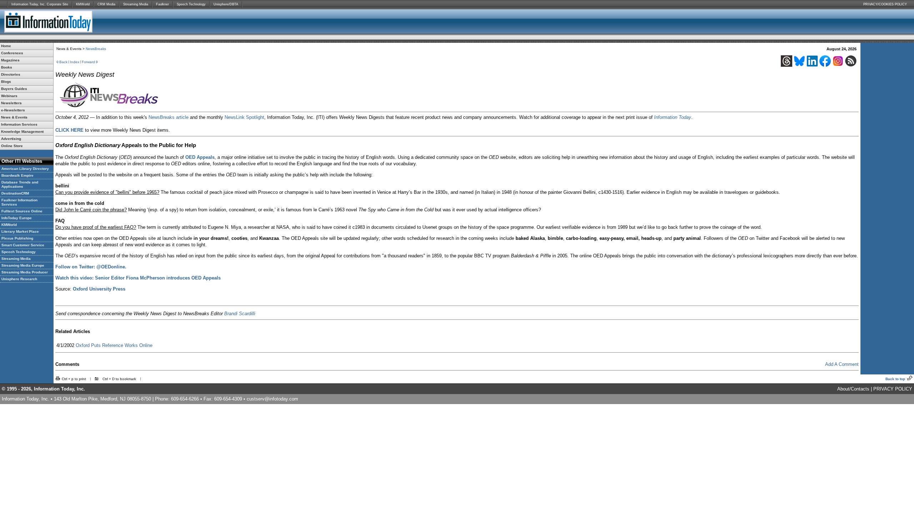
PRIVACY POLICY (892, 389)
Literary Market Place (20, 231)
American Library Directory (25, 169)
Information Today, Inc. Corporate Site (39, 4)
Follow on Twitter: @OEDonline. (90, 266)
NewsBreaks (96, 49)
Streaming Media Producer (24, 272)
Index (74, 62)
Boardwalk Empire (17, 175)
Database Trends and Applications (19, 184)
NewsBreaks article (169, 117)
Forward (88, 62)
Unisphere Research (19, 279)
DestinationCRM (15, 193)
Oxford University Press (99, 289)
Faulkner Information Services (19, 202)
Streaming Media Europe (22, 265)
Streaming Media (135, 4)
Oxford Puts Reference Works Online (114, 345)
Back (63, 62)
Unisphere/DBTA (226, 4)
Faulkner (162, 4)
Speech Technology (191, 4)
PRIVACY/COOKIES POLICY (885, 4)
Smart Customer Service (22, 245)
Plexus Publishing (17, 238)
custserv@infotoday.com (272, 399)
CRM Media (106, 4)
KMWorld (83, 4)
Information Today (672, 117)
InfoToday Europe (16, 218)
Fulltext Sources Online (21, 211)
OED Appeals (200, 157)
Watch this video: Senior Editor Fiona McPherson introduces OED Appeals (138, 278)
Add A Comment (842, 364)
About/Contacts (853, 389)
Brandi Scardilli (239, 313)
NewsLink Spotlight (244, 117)
